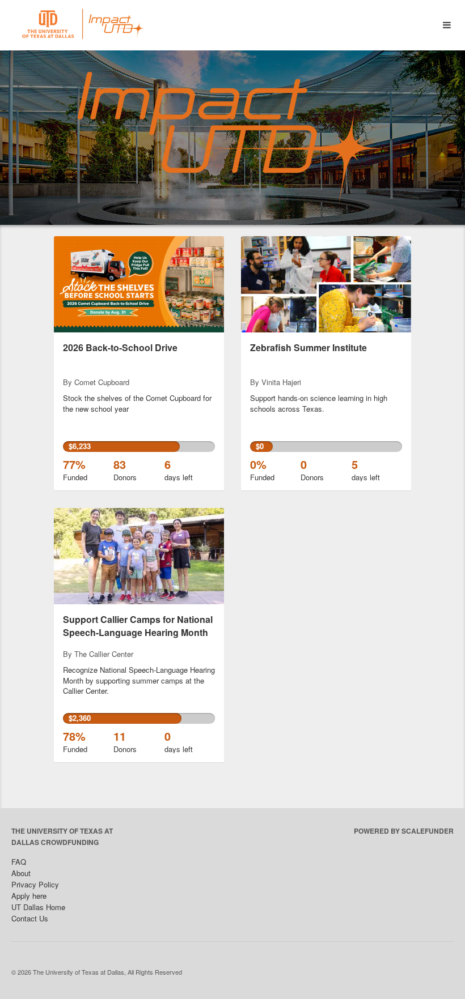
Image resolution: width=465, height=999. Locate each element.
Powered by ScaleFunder (404, 831)
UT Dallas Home (38, 907)
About (21, 873)
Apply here (28, 895)
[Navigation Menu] (446, 25)
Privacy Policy (35, 884)
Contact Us (29, 918)
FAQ (18, 861)
